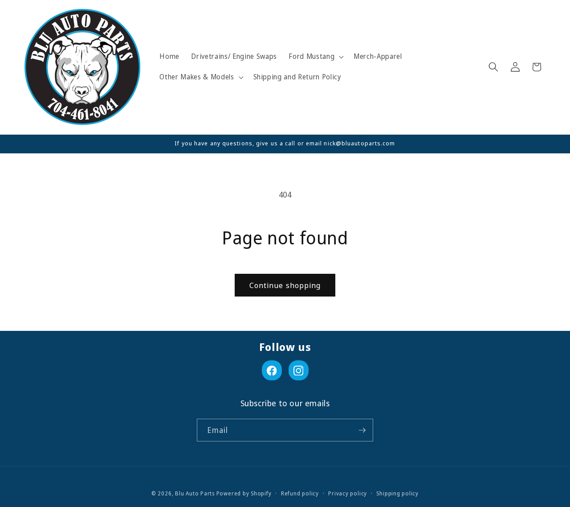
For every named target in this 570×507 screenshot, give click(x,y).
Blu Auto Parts (195, 493)
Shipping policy (397, 493)
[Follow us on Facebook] (272, 370)
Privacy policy (347, 493)
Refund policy (300, 493)
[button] (315, 56)
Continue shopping (285, 285)
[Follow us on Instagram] (299, 370)
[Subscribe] (362, 430)
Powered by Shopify (244, 493)
